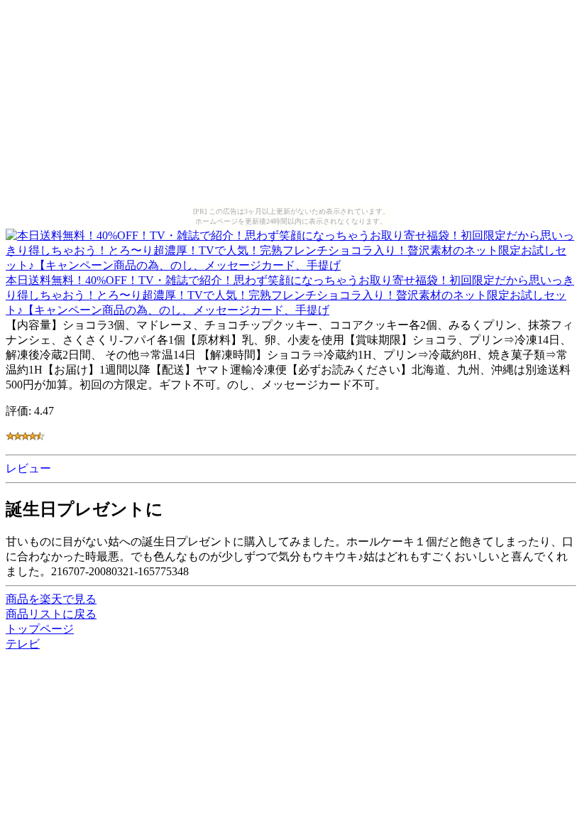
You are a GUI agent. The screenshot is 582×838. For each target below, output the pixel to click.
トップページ (40, 629)
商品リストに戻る (51, 614)
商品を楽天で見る (51, 599)
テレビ (23, 644)
